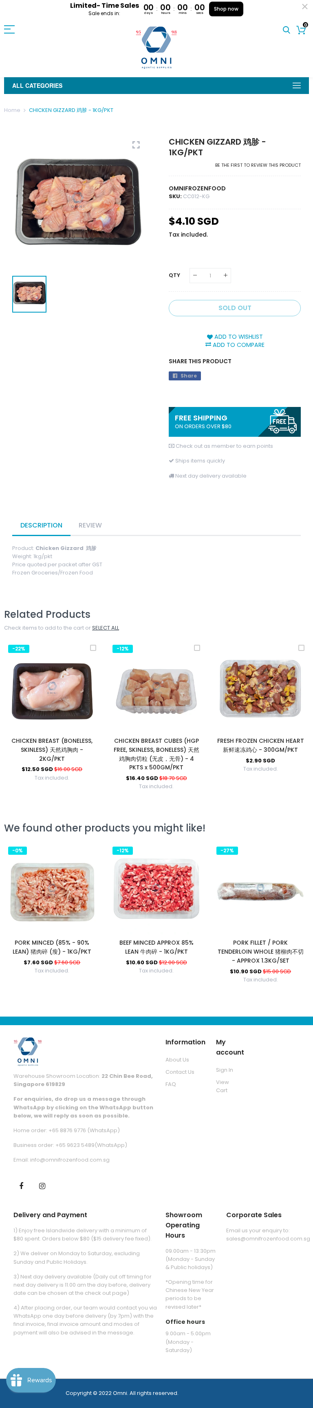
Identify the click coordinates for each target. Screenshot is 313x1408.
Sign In (224, 1070)
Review (90, 525)
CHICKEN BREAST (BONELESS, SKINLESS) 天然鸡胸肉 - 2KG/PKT (52, 749)
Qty (174, 275)
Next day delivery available (211, 476)
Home (12, 110)
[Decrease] (195, 275)
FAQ (170, 1084)
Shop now (226, 8)
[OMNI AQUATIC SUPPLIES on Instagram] (42, 1185)
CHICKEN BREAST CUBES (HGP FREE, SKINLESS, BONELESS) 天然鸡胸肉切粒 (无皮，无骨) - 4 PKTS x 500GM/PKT (156, 754)
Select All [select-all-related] (105, 628)
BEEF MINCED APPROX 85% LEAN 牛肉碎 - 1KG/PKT (156, 947)
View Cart (222, 1086)
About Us (177, 1060)
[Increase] (225, 275)
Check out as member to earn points (224, 446)
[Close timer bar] (305, 6)
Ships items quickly (200, 461)
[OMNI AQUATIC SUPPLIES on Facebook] (21, 1185)
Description (41, 525)
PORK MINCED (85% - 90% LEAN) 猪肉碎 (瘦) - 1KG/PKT (52, 947)
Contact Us (179, 1072)
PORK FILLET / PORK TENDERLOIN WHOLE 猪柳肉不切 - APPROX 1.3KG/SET (261, 951)
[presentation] (20, 723)
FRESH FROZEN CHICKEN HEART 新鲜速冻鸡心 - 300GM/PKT (260, 745)
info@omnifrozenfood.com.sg (70, 1160)
